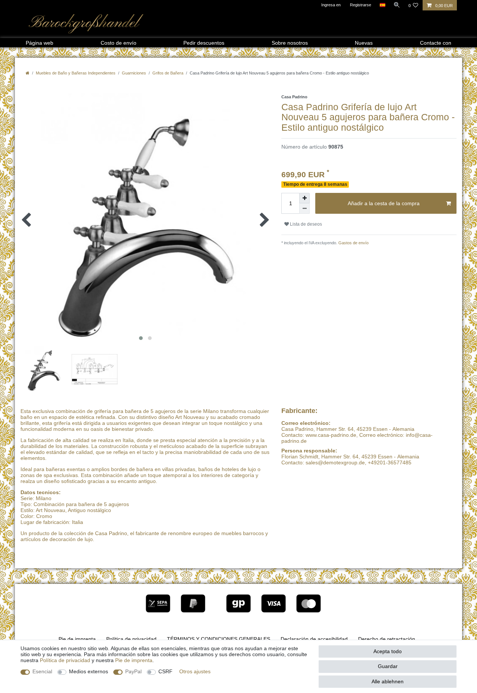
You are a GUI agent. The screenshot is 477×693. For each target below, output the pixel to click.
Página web (39, 43)
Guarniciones (134, 73)
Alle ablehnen (388, 681)
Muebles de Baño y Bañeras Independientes (76, 73)
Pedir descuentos (203, 43)
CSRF (165, 671)
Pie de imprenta (77, 639)
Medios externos (88, 671)
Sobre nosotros (290, 43)
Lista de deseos (305, 224)
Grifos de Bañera (167, 73)
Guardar (388, 666)
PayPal (133, 671)
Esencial (42, 671)
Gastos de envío (353, 243)
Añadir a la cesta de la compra (384, 203)
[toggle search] (396, 5)
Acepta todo (387, 651)
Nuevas (364, 43)
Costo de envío (118, 43)
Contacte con (435, 43)
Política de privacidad (131, 639)
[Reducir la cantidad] (304, 208)
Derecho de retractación (386, 639)
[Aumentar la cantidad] (304, 198)
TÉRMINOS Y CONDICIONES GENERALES (218, 639)
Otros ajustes (195, 671)
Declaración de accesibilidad (314, 639)
